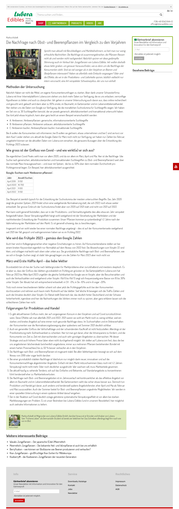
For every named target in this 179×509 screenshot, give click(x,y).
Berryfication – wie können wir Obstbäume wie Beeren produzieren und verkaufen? (50, 449)
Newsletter (72, 493)
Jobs (70, 489)
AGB (117, 489)
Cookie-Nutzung (109, 7)
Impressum (120, 481)
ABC (100, 23)
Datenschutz (121, 485)
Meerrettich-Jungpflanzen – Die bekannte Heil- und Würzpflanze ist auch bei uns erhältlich (53, 445)
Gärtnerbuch (59, 23)
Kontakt (71, 485)
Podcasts (76, 23)
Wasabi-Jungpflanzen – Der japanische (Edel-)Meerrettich (37, 441)
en (172, 10)
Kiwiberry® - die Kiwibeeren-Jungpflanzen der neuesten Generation (43, 456)
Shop (40, 23)
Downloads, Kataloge (77, 481)
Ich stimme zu (123, 7)
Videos (89, 23)
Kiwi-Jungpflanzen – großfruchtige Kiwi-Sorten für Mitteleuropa (40, 453)
